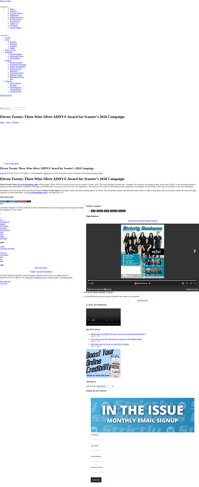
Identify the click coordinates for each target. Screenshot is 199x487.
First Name (95, 435)
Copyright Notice (66, 277)
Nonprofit (113, 211)
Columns (8, 81)
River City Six (10, 50)
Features (8, 60)
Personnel (122, 211)
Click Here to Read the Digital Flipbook (142, 221)
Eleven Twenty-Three (94, 173)
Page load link (5, 281)
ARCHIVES (91, 386)
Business (15, 122)
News (7, 40)
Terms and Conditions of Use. (36, 277)
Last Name (95, 445)
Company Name (97, 467)
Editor (2, 173)
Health (106, 211)
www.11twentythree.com (27, 184)
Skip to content (5, 1)
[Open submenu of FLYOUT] (9, 7)
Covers (7, 38)
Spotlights (8, 52)
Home (2, 122)
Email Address (96, 456)
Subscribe (96, 480)
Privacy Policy (53, 277)
